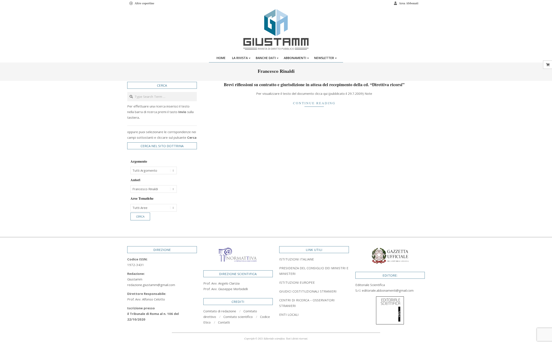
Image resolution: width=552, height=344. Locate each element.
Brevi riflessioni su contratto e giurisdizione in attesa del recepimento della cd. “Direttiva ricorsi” (314, 84)
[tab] (314, 270)
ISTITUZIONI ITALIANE (296, 259)
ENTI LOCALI (289, 314)
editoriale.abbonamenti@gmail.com (388, 290)
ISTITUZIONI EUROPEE (297, 282)
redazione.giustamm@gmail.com (151, 285)
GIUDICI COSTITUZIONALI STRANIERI (308, 291)
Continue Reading (314, 103)
